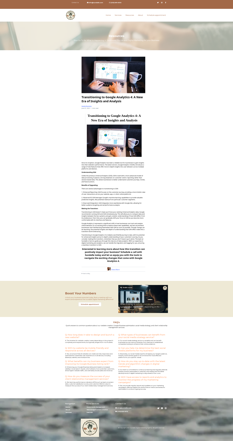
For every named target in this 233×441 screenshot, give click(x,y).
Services (118, 15)
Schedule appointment (156, 15)
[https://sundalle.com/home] (70, 15)
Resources (130, 15)
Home (108, 15)
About (140, 15)
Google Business (87, 106)
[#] (158, 2)
